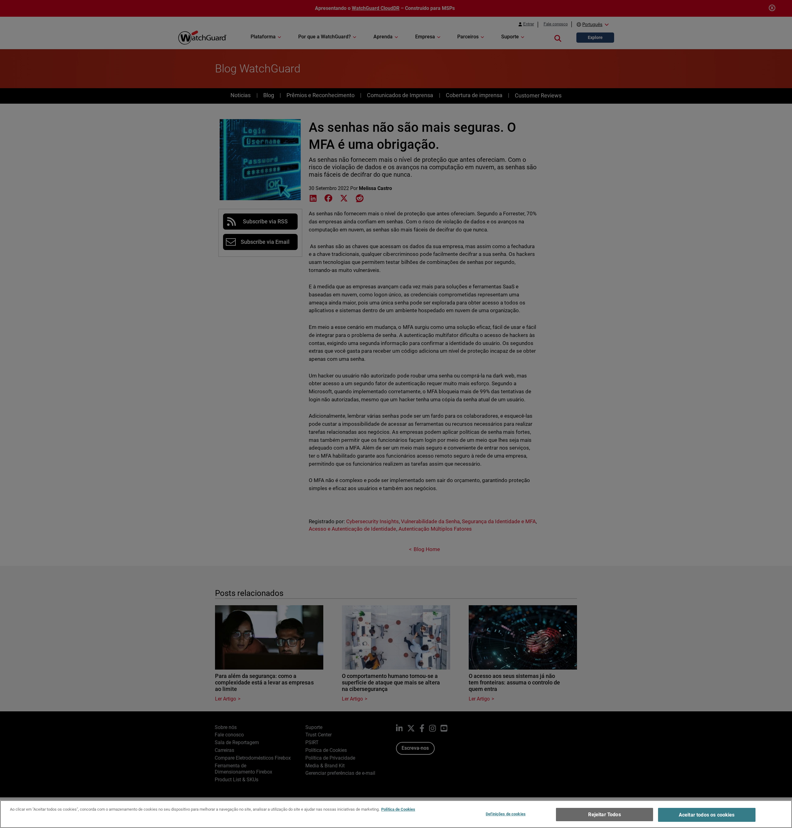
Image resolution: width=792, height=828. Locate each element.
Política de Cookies (398, 809)
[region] (396, 814)
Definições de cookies (506, 814)
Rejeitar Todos (604, 814)
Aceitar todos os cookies (707, 815)
